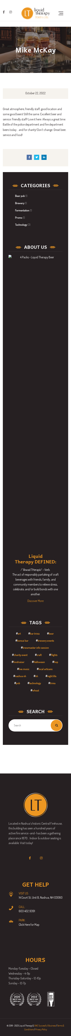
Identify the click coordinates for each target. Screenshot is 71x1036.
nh (36, 676)
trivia (52, 683)
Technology (21, 224)
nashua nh (20, 676)
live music (24, 669)
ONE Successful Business (45, 1025)
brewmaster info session (36, 647)
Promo (18, 217)
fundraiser (18, 662)
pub (18, 683)
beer (51, 633)
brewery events (46, 640)
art (19, 633)
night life (51, 676)
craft (39, 655)
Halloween (39, 662)
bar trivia (35, 633)
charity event (20, 655)
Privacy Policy (41, 1029)
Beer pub (20, 195)
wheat (35, 690)
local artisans (46, 669)
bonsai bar (22, 640)
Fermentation (22, 210)
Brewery (19, 203)
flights (54, 655)
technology (35, 683)
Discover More (35, 601)
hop (56, 662)
